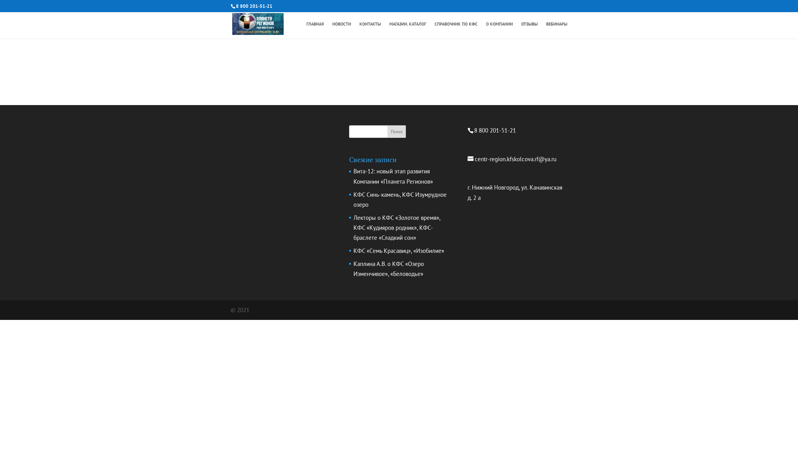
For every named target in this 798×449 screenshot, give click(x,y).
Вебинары (556, 24)
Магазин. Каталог (407, 24)
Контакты (370, 24)
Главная (315, 24)
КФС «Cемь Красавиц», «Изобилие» (398, 250)
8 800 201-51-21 (254, 6)
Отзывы (529, 24)
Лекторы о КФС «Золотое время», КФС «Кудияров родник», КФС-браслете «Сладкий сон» (396, 228)
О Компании (499, 24)
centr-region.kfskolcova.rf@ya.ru (515, 159)
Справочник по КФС (456, 24)
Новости (341, 24)
